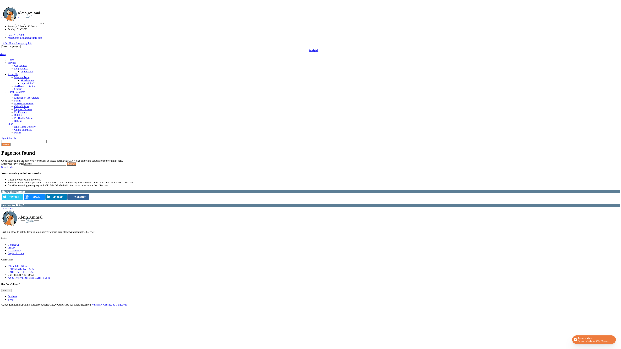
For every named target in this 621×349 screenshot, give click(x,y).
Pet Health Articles (23, 118)
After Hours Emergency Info (17, 43)
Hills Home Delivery (25, 126)
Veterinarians (27, 80)
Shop (10, 123)
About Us (13, 74)
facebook (12, 296)
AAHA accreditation (24, 86)
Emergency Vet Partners (26, 97)
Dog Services (21, 68)
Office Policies (21, 106)
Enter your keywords (12, 163)
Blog (16, 94)
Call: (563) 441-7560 (21, 271)
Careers (18, 89)
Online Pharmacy (23, 129)
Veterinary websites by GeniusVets (109, 304)
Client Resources (16, 91)
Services (12, 62)
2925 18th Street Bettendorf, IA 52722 (21, 267)
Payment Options (23, 109)
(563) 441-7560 (16, 34)
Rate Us (6, 290)
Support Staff (27, 83)
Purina (17, 132)
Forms (17, 100)
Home (11, 59)
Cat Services (20, 65)
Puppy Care (27, 71)
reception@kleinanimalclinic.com (25, 37)
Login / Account (16, 253)
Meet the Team (21, 77)
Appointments (8, 138)
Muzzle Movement (23, 103)
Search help (7, 167)
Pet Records (20, 112)
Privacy (12, 247)
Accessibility (14, 250)
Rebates (18, 121)
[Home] (21, 20)
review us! (7, 208)
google (11, 299)
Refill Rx (19, 115)
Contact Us (13, 244)
